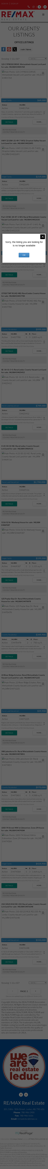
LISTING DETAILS (9, 122)
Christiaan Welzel (16, 1139)
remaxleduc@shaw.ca (27, 1118)
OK (24, 255)
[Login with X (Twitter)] (15, 50)
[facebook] (38, 7)
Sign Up (14, 3)
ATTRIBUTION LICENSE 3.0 (38, 1139)
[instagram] (44, 7)
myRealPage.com (24, 1133)
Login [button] (25, 49)
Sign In (4, 3)
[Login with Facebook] (3, 50)
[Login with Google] (9, 50)
